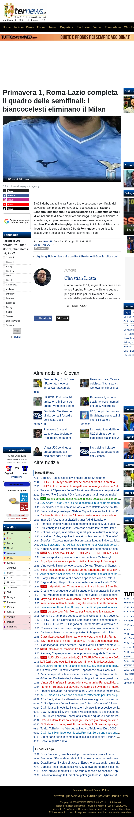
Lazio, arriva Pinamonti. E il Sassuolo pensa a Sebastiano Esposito (82, 770)
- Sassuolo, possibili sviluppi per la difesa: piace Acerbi (77, 754)
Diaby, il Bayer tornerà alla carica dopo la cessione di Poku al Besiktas (84, 578)
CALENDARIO (90, 796)
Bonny (9, 307)
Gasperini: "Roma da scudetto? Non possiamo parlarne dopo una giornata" (86, 758)
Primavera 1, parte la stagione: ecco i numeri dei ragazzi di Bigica (104, 401)
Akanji (9, 266)
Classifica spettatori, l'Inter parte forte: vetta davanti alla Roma (78, 636)
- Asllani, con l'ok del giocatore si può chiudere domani (80, 502)
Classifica (10, 527)
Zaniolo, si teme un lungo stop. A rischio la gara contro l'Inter (77, 632)
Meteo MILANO (16, 484)
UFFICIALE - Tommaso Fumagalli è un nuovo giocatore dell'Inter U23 (83, 486)
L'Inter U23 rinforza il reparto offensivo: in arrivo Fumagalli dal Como (82, 682)
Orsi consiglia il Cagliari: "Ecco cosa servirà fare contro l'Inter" (78, 528)
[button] (17, 331)
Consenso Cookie (82, 790)
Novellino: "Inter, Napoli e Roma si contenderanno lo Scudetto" (79, 536)
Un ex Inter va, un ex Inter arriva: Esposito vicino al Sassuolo (77, 670)
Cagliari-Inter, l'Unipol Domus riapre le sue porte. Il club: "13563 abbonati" (85, 582)
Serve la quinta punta (53, 741)
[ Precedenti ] (17, 477)
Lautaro (10, 298)
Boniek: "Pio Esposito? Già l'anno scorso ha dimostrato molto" (78, 494)
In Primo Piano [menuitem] (24, 27)
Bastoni (10, 271)
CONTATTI (104, 796)
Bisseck (10, 262)
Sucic (9, 312)
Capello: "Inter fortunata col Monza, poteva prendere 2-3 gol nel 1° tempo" (85, 766)
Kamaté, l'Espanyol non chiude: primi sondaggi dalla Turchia (77, 653)
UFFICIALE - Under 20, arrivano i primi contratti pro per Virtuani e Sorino (59, 401)
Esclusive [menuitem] (83, 27)
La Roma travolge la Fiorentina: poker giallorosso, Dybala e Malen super (85, 775)
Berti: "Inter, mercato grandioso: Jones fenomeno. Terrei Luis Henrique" (84, 569)
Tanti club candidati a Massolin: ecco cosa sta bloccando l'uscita (83, 498)
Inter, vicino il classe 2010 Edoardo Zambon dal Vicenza (104, 451)
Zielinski (10, 289)
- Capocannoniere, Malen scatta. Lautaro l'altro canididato (81, 540)
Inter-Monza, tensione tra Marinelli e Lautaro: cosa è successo (82, 649)
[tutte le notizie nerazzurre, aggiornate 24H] (25, 10)
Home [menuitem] (7, 27)
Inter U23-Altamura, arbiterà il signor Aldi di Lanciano (73, 519)
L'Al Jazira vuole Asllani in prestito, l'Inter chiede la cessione (77, 661)
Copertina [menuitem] (66, 27)
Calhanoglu (11, 284)
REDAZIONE (74, 796)
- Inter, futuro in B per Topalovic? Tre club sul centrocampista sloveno (85, 640)
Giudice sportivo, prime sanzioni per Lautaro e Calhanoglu (76, 557)
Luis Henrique (13, 321)
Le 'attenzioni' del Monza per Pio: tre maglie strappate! (77, 611)
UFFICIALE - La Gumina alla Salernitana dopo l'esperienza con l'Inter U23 (86, 619)
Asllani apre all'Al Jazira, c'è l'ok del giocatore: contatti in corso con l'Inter (85, 573)
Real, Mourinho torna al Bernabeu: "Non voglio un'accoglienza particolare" (86, 594)
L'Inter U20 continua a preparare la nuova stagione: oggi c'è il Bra (58, 451)
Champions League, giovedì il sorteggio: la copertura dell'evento (80, 590)
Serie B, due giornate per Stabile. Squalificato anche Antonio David (81, 511)
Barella (9, 280)
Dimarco (10, 293)
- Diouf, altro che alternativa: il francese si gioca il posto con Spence (84, 699)
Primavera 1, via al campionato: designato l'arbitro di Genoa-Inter (58, 433)
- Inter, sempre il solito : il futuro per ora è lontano (83, 644)
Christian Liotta (44, 244)
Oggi (127, 312)
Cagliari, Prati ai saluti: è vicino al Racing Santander (72, 477)
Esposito (10, 302)
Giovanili (47, 241)
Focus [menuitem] (41, 27)
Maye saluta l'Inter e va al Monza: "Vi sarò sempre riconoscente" (80, 599)
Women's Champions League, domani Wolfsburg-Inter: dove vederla (82, 615)
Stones (9, 316)
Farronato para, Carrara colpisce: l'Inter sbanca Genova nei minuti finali (104, 383)
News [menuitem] (53, 27)
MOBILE (116, 796)
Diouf (8, 275)
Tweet (64, 318)
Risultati (17, 337)
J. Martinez (11, 257)
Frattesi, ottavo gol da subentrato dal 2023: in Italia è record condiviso (83, 690)
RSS (125, 796)
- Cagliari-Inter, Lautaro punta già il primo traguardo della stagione (86, 678)
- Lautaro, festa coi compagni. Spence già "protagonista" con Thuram (86, 720)
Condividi (45, 318)
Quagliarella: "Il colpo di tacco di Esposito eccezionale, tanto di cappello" (85, 762)
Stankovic (11, 325)
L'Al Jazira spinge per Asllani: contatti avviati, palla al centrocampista (82, 665)
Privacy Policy (101, 790)
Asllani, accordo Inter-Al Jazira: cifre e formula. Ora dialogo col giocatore (84, 544)
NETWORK (59, 796)
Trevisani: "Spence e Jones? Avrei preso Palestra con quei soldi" (80, 490)
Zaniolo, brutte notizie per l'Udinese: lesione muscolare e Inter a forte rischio (87, 515)
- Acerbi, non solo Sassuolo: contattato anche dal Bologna (82, 507)
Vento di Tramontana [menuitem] (107, 27)
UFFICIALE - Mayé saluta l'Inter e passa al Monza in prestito (77, 482)
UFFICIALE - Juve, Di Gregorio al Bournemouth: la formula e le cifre (82, 624)
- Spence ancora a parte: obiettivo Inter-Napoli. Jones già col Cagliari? (86, 561)
